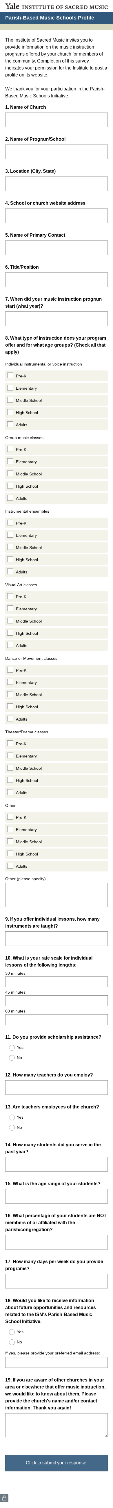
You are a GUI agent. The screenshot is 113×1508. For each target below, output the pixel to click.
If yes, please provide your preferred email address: (52, 1353)
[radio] (8, 1048)
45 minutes (15, 992)
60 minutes (15, 1011)
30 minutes (15, 973)
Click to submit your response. (57, 1462)
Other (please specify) (25, 878)
